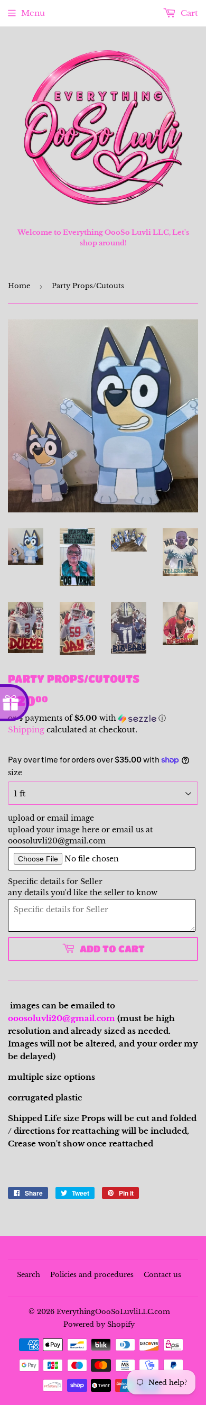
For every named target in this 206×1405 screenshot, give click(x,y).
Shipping (26, 729)
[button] (103, 718)
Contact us (162, 1274)
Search (28, 1274)
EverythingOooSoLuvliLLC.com (113, 1311)
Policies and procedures (92, 1274)
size (15, 772)
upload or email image (51, 818)
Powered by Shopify (99, 1324)
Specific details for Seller (55, 881)
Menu (33, 13)
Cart (188, 13)
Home (19, 285)
